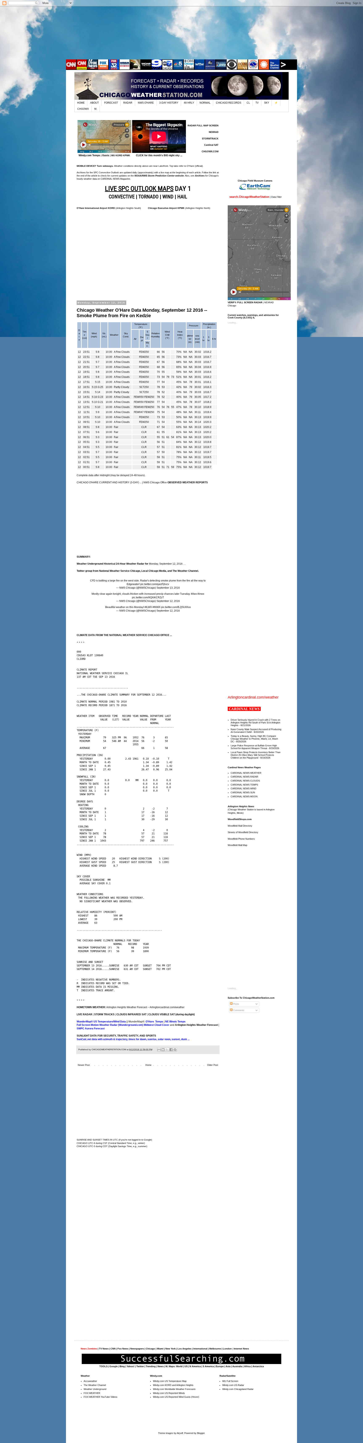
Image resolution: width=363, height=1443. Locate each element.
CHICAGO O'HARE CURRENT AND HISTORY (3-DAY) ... (109, 482)
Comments (238, 1010)
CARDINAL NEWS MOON (244, 796)
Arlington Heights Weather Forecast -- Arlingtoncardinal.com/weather (145, 1007)
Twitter (140, 1366)
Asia (228, 1366)
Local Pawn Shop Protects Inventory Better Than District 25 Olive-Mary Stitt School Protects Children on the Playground (255, 755)
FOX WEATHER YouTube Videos (100, 1397)
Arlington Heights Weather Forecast (196, 1024)
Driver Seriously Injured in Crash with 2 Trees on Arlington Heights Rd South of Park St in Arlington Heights (255, 723)
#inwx (200, 593)
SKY (266, 102)
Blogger (201, 1433)
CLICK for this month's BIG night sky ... (159, 155)
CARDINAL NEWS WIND (243, 788)
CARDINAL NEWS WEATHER (246, 773)
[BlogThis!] (163, 1050)
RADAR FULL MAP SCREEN (203, 125)
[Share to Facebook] (171, 1050)
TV (257, 102)
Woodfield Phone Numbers (241, 839)
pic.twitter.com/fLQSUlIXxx (176, 607)
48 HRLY (189, 102)
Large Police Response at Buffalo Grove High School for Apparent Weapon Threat (254, 747)
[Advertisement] (181, 32)
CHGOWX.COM (210, 151)
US (186, 1366)
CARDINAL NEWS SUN (243, 792)
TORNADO (148, 197)
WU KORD (116, 155)
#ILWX (148, 607)
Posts (236, 1004)
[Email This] (159, 1050)
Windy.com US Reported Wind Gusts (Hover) (176, 1397)
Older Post (212, 1065)
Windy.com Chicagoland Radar (238, 1389)
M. (95, 108)
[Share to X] (167, 1050)
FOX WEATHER (92, 1393)
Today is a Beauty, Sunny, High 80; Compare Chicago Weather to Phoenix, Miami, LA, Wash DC (254, 739)
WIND (168, 197)
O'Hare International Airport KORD (96, 208)
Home (148, 1065)
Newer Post (84, 1065)
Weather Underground (95, 1389)
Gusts (105, 155)
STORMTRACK (210, 138)
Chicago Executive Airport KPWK (166, 208)
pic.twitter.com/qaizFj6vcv (154, 584)
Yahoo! (130, 1366)
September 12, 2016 (168, 601)
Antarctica (258, 1366)
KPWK (126, 155)
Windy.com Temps (89, 155)
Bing (122, 1366)
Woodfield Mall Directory (240, 825)
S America (208, 1366)
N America (195, 1366)
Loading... (233, 322)
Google (113, 1366)
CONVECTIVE (122, 197)
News (161, 1366)
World (179, 1366)
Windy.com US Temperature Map (170, 1381)
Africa (247, 1366)
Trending (151, 1366)
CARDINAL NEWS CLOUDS (245, 780)
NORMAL (205, 102)
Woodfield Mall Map (237, 845)
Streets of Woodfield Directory (243, 832)
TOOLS (103, 1366)
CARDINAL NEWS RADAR (244, 776)
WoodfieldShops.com (240, 819)
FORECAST (111, 102)
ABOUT (94, 102)
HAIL (182, 197)
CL (248, 102)
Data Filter (276, 197)
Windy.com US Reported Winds (169, 1393)
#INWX (156, 607)
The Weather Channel (95, 1385)
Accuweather (90, 1381)
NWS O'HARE (146, 102)
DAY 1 (148, 188)
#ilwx (194, 593)
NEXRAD (213, 132)
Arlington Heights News (241, 806)
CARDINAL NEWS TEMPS (244, 784)
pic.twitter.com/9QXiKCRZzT (148, 597)
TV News (104, 1348)
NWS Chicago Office (175, 482)
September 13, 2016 (168, 587)
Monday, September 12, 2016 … (131, 563)
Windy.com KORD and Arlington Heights (173, 1385)
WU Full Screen (230, 1381)
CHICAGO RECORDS (228, 102)
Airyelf (180, 1433)
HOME (81, 102)
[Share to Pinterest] (175, 1050)
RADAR (127, 102)
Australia (237, 1366)
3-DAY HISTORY (168, 102)
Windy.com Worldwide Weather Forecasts (174, 1389)
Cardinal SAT (211, 145)
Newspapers (137, 1348)
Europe (220, 1366)
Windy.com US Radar (233, 1385)
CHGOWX (83, 108)
